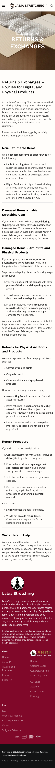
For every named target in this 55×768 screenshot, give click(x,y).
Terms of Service (30, 760)
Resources (7, 675)
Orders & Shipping (12, 715)
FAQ (4, 710)
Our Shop (35, 681)
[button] (3, 5)
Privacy (14, 760)
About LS (7, 662)
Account (34, 686)
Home (5, 657)
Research (7, 679)
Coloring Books (38, 665)
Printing (34, 696)
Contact (6, 725)
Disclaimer (47, 760)
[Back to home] (27, 5)
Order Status (37, 691)
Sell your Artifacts (11, 730)
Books (33, 661)
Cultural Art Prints (40, 670)
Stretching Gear (38, 675)
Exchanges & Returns (13, 720)
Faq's (5, 760)
